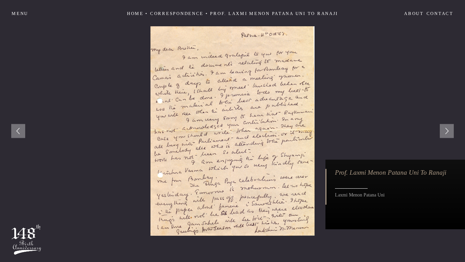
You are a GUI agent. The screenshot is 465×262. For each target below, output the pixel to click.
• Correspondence (174, 13)
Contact (440, 13)
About (414, 13)
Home (135, 13)
